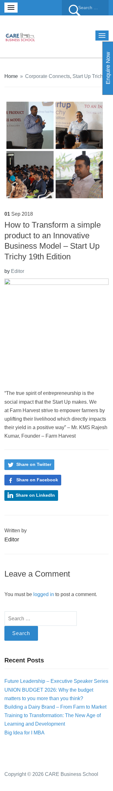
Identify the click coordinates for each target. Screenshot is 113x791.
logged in (43, 594)
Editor (17, 271)
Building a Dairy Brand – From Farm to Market (55, 707)
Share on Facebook (37, 479)
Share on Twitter (33, 464)
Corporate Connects (47, 76)
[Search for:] (85, 7)
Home (11, 76)
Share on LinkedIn (35, 495)
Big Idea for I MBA (24, 732)
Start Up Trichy (89, 76)
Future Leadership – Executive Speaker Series (56, 681)
